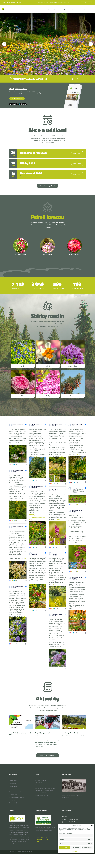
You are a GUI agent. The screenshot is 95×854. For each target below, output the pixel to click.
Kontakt (90, 9)
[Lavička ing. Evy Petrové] (74, 723)
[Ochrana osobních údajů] (62, 821)
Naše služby (74, 9)
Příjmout (64, 847)
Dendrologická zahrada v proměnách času (20, 734)
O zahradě (82, 9)
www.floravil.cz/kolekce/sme (37, 517)
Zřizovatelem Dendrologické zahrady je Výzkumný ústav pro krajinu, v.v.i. (53, 2)
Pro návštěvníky (45, 9)
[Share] (25, 464)
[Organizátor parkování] (47, 729)
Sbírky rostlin (55, 9)
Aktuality (37, 9)
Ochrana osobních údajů (69, 822)
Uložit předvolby (87, 847)
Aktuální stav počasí (13, 789)
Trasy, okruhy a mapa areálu (15, 791)
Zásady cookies (75, 851)
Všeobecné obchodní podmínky (70, 819)
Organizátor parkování (42, 733)
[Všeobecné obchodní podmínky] (62, 819)
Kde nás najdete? (13, 786)
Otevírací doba (12, 783)
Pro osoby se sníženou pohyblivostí (16, 797)
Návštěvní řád (12, 800)
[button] (92, 825)
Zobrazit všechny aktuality (47, 755)
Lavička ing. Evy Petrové (70, 733)
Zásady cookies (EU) (13, 802)
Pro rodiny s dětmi (13, 794)
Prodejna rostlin (65, 9)
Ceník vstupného (13, 780)
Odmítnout (76, 847)
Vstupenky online (29, 9)
